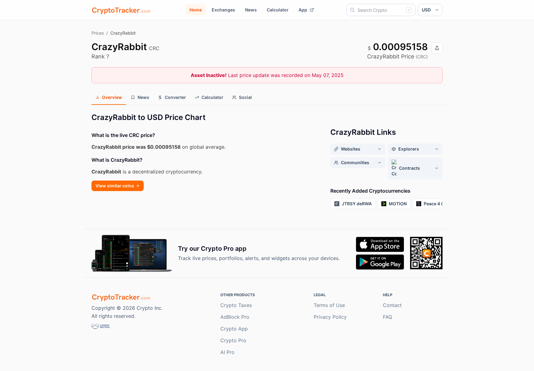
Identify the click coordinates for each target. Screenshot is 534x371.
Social (245, 97)
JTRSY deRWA (357, 203)
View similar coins (114, 185)
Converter (175, 97)
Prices (97, 33)
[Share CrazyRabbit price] (437, 47)
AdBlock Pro (234, 317)
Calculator (278, 9)
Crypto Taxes (236, 305)
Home (195, 9)
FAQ (387, 317)
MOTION (398, 203)
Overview (112, 97)
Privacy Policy (330, 317)
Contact (392, 305)
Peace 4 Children (441, 203)
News (251, 9)
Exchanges (223, 9)
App (303, 9)
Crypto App (234, 329)
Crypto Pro (233, 340)
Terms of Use (329, 305)
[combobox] (380, 10)
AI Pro (227, 352)
